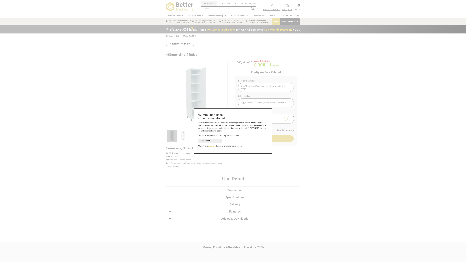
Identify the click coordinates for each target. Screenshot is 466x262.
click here (212, 146)
